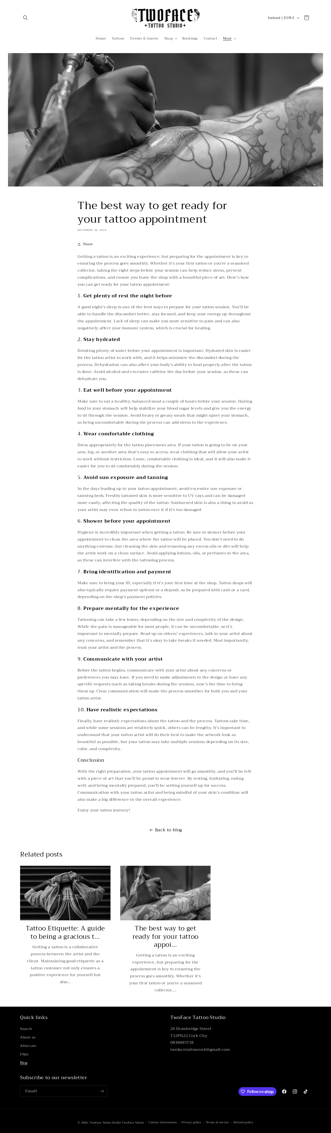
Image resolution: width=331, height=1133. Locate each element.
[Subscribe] (101, 1091)
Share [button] (88, 244)
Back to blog (168, 830)
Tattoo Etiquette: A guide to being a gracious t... (65, 932)
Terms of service (217, 1122)
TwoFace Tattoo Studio (105, 1122)
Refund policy (243, 1122)
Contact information (163, 1122)
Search (26, 1029)
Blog (23, 1063)
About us (28, 1037)
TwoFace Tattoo (133, 1122)
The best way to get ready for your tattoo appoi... (165, 936)
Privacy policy (191, 1122)
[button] (25, 17)
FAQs (24, 1054)
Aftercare (28, 1046)
